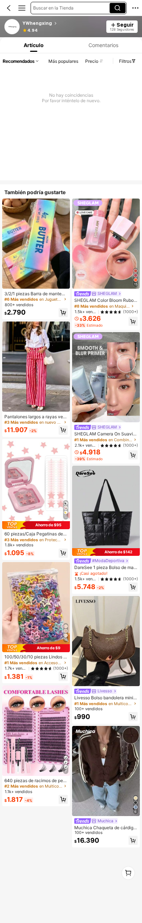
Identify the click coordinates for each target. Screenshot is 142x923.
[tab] (33, 45)
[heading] (62, 23)
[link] (12, 27)
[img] (36, 525)
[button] (8, 8)
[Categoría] (21, 8)
